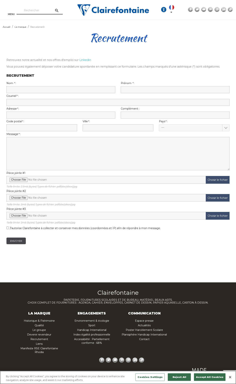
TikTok (230, 10)
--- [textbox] (162, 127)
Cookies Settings (150, 377)
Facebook (190, 10)
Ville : (86, 121)
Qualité (39, 325)
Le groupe (39, 330)
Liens (39, 343)
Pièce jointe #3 (117, 215)
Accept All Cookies (209, 377)
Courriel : (12, 96)
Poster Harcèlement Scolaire (144, 330)
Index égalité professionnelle (91, 334)
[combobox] (194, 127)
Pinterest (210, 10)
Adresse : (12, 108)
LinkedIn (224, 10)
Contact (144, 339)
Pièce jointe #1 (117, 179)
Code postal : (15, 121)
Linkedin (85, 60)
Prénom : (127, 83)
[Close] (230, 377)
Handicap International (91, 330)
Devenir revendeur (39, 334)
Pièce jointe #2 (117, 197)
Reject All (179, 377)
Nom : (11, 83)
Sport (91, 325)
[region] (118, 377)
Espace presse (144, 320)
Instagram (217, 10)
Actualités (144, 325)
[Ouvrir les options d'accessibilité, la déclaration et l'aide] (163, 9)
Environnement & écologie (91, 320)
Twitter (197, 10)
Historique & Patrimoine (39, 320)
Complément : (130, 108)
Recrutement (39, 339)
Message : (13, 134)
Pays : (163, 124)
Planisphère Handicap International (144, 334)
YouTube (204, 10)
